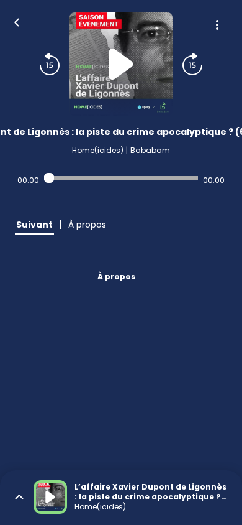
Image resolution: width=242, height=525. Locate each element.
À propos (116, 276)
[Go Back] (17, 21)
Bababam (150, 150)
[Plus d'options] (217, 24)
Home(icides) (97, 150)
